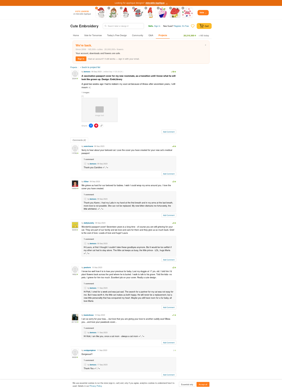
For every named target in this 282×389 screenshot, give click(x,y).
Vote (203, 12)
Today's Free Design (117, 35)
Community (137, 35)
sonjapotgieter (90, 350)
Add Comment (168, 131)
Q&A (150, 35)
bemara (87, 71)
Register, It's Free (181, 26)
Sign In (157, 26)
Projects (162, 35)
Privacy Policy (96, 385)
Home (76, 35)
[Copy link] (101, 126)
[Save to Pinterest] (96, 126)
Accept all (203, 384)
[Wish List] (193, 26)
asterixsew (88, 146)
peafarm (87, 267)
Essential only (187, 384)
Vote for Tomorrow (93, 35)
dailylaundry (89, 223)
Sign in (81, 58)
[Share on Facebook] (91, 126)
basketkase (89, 315)
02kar (86, 181)
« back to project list (90, 67)
